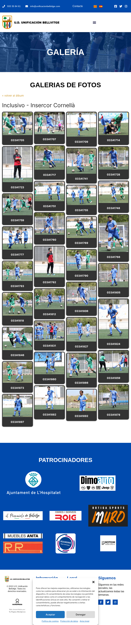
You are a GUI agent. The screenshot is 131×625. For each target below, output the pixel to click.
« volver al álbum (13, 95)
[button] (93, 582)
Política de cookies (50, 621)
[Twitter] (108, 602)
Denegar (81, 614)
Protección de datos (69, 621)
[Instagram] (115, 602)
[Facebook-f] (100, 602)
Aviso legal (84, 621)
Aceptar (50, 614)
